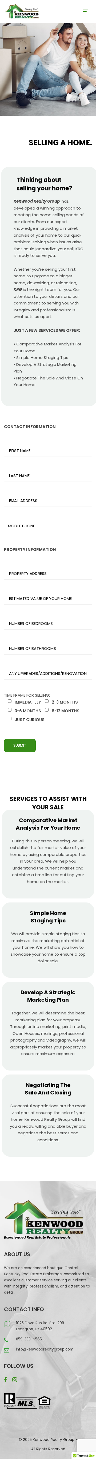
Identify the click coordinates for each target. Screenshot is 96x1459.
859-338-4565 (29, 1339)
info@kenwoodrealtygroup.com (44, 1349)
